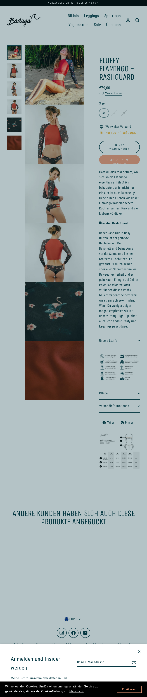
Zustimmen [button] (129, 689)
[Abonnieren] (133, 662)
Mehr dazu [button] (76, 691)
